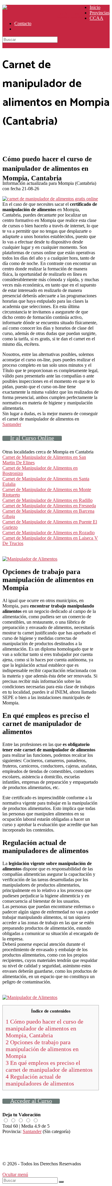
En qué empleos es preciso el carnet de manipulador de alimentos (49, 1066)
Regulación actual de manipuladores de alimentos (40, 1080)
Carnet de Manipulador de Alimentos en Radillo (47, 500)
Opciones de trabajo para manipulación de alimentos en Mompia (42, 1049)
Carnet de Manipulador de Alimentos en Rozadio (48, 532)
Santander (11, 424)
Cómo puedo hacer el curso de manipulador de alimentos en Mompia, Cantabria (44, 1028)
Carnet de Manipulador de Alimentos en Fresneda (49, 505)
